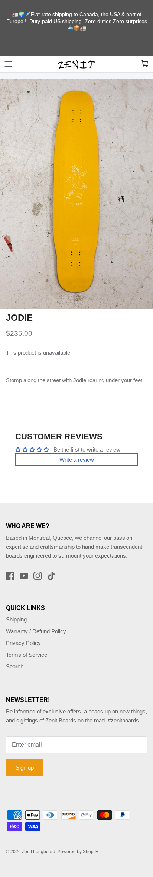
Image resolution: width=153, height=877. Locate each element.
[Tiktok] (51, 576)
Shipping (16, 619)
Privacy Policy (23, 643)
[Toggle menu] (8, 64)
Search (14, 666)
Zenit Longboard (38, 851)
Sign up (25, 767)
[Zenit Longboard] (76, 64)
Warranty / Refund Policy (36, 631)
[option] (76, 194)
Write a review (76, 459)
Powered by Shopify (78, 851)
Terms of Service (26, 655)
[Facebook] (10, 576)
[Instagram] (37, 576)
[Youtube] (24, 576)
